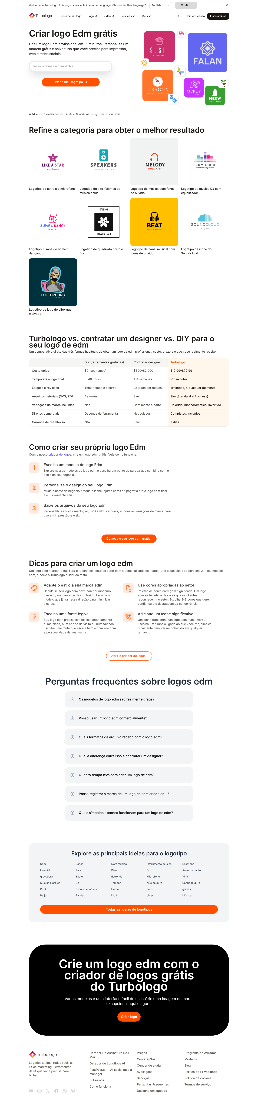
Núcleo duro (154, 883)
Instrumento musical (159, 864)
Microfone (153, 876)
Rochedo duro (191, 883)
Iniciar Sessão (196, 16)
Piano (114, 870)
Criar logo (129, 1017)
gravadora (46, 876)
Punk (43, 889)
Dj (148, 870)
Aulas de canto (191, 870)
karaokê (45, 870)
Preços (142, 1053)
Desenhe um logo (70, 16)
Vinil (185, 876)
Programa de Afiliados (200, 1053)
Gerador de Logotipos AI (107, 1063)
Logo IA (92, 16)
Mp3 (114, 895)
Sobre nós (97, 1080)
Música (186, 895)
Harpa (115, 889)
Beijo (43, 895)
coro (150, 889)
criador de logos (59, 454)
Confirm (186, 5)
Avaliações (144, 1072)
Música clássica (50, 883)
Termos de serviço (197, 1084)
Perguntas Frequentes (153, 1084)
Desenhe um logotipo (152, 1090)
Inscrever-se (218, 16)
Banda (79, 864)
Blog (187, 1065)
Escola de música (86, 889)
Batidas (80, 895)
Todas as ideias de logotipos (129, 909)
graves (186, 889)
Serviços (143, 1078)
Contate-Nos (146, 1059)
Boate (79, 876)
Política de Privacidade (200, 1072)
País (78, 870)
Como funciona (100, 1086)
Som (43, 864)
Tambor (116, 883)
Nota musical (119, 864)
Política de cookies (197, 1078)
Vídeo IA (109, 16)
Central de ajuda (149, 1065)
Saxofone (188, 864)
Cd (77, 883)
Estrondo (117, 876)
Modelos (190, 1059)
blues (150, 895)
